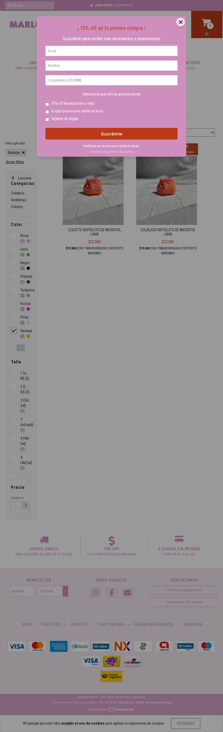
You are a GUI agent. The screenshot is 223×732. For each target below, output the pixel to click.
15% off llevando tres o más (72, 103)
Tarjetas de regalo (65, 118)
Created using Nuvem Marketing (111, 152)
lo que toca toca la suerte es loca (77, 111)
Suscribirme (111, 134)
